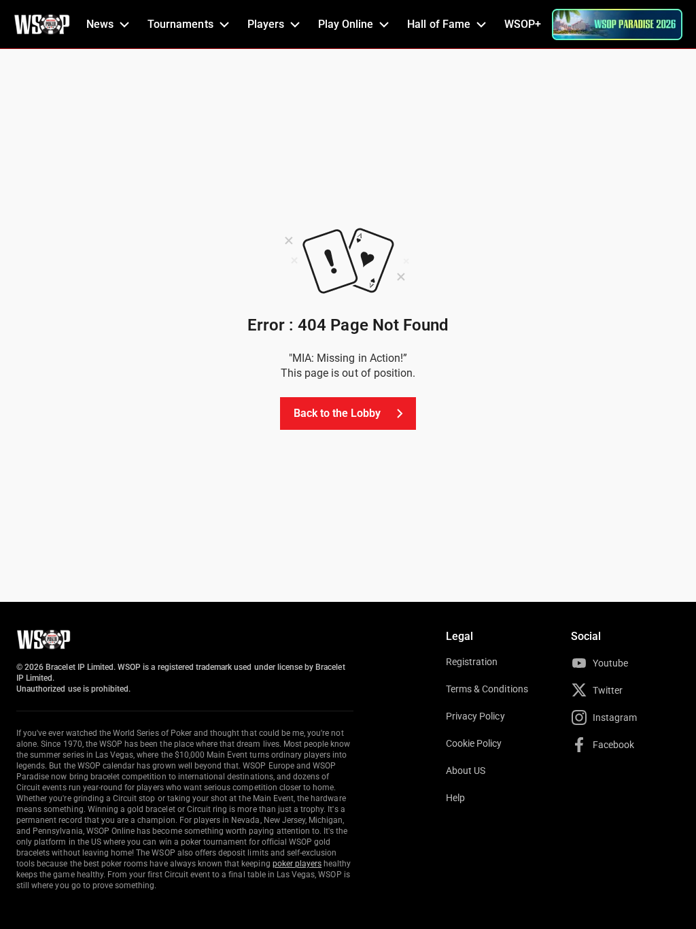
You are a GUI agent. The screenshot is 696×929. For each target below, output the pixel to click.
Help (455, 797)
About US (465, 770)
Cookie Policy (474, 743)
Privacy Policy (475, 716)
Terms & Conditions (487, 688)
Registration (472, 661)
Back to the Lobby (337, 413)
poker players (297, 863)
